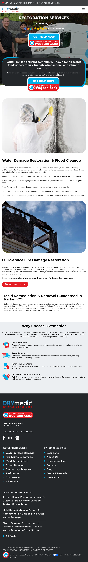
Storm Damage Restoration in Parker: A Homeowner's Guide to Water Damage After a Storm (22, 527)
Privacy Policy (43, 555)
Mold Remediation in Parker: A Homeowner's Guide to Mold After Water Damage (23, 514)
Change (51, 3)
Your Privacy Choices (70, 555)
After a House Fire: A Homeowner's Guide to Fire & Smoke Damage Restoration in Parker (24, 501)
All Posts (11, 536)
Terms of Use (10, 555)
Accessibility (26, 555)
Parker (32, 3)
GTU (14, 557)
